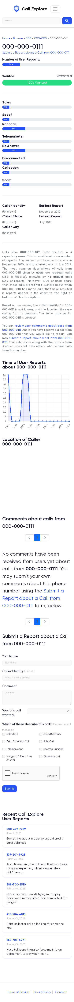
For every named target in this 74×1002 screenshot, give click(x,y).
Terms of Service (18, 992)
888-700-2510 (16, 884)
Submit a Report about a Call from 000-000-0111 (35, 52)
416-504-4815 (15, 914)
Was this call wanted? (11, 713)
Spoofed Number (53, 749)
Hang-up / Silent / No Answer (19, 758)
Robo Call (48, 741)
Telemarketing (14, 749)
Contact (61, 992)
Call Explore (34, 9)
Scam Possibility (52, 734)
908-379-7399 (16, 829)
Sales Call (12, 734)
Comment (9, 686)
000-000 (40, 38)
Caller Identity (12, 671)
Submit (9, 788)
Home (6, 38)
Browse (18, 38)
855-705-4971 (15, 940)
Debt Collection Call (17, 741)
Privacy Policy (42, 992)
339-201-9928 (15, 854)
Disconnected (51, 756)
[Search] (67, 20)
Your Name (10, 656)
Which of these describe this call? (27, 724)
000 (28, 38)
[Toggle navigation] (55, 8)
